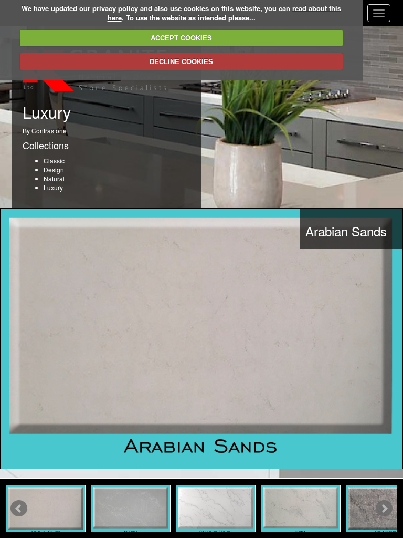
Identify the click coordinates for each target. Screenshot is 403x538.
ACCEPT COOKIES (181, 38)
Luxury (53, 187)
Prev (18, 508)
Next (384, 508)
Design (54, 169)
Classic (54, 160)
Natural (54, 178)
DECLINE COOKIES (181, 61)
